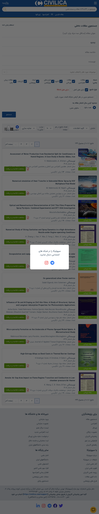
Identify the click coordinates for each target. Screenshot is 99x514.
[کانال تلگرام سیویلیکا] (52, 263)
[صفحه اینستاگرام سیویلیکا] (47, 263)
